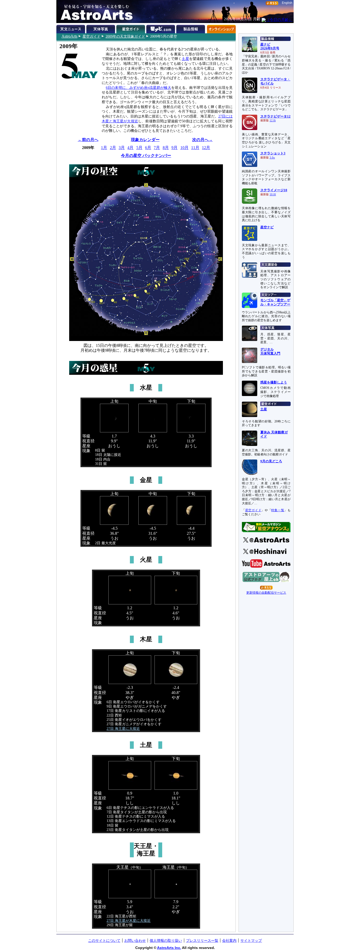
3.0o (272, 157)
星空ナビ (267, 227)
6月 (148, 147)
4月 (130, 147)
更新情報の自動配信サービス (266, 592)
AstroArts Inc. (169, 948)
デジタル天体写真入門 (270, 351)
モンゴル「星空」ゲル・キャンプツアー (275, 302)
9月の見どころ (271, 461)
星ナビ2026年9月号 (269, 46)
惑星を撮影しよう (273, 382)
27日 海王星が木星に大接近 (129, 920)
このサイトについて (104, 940)
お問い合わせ (135, 940)
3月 (122, 147)
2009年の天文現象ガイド (125, 36)
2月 (113, 147)
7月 (157, 147)
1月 (104, 147)
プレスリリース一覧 (202, 940)
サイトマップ (251, 940)
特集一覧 (277, 510)
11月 (195, 147)
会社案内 (229, 940)
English (287, 3)
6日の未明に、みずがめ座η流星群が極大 (138, 88)
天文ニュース (71, 28)
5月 (139, 147)
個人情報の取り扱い (166, 940)
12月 (206, 147)
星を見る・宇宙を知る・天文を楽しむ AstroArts (94, 11)
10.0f (273, 194)
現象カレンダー (145, 139)
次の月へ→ (202, 139)
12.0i (273, 120)
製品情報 (191, 28)
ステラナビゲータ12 (275, 116)
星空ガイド (91, 36)
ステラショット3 (272, 153)
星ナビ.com (161, 28)
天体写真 (101, 28)
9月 (174, 147)
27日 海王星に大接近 (123, 728)
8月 (166, 147)
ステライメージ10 (273, 190)
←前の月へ (88, 139)
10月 (184, 147)
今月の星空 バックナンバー (146, 155)
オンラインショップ (221, 28)
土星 (185, 59)
